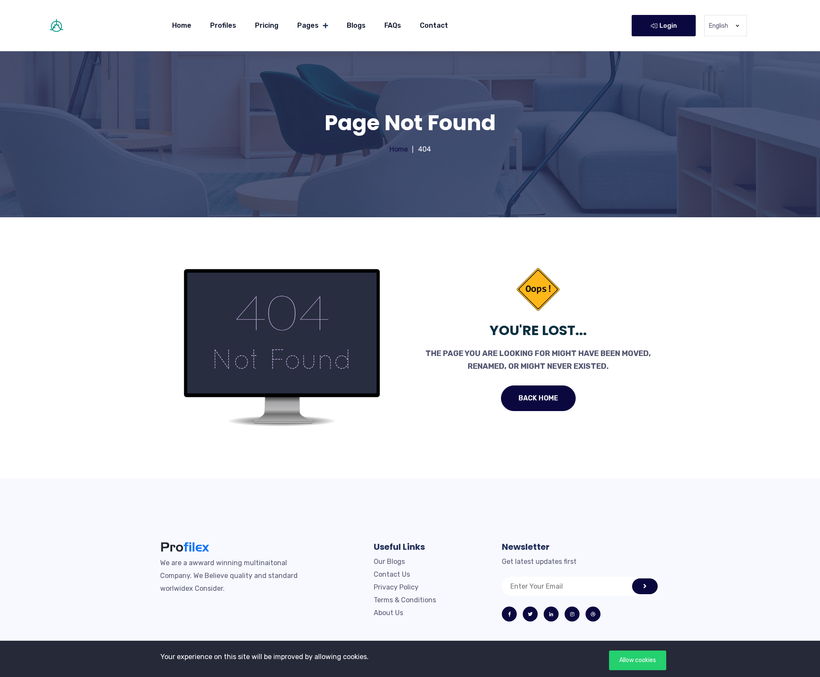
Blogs (356, 25)
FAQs (392, 25)
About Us (388, 613)
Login (668, 25)
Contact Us (392, 574)
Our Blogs (389, 561)
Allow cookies (637, 660)
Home (181, 25)
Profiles (223, 25)
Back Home (538, 398)
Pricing (266, 25)
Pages (308, 25)
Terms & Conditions (405, 600)
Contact (434, 25)
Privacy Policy (396, 587)
